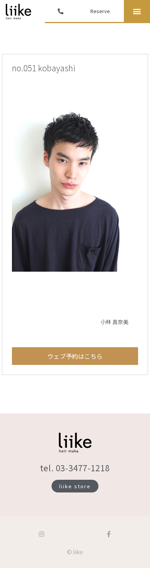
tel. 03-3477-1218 (75, 468)
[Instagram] (41, 534)
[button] (136, 11)
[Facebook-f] (109, 534)
